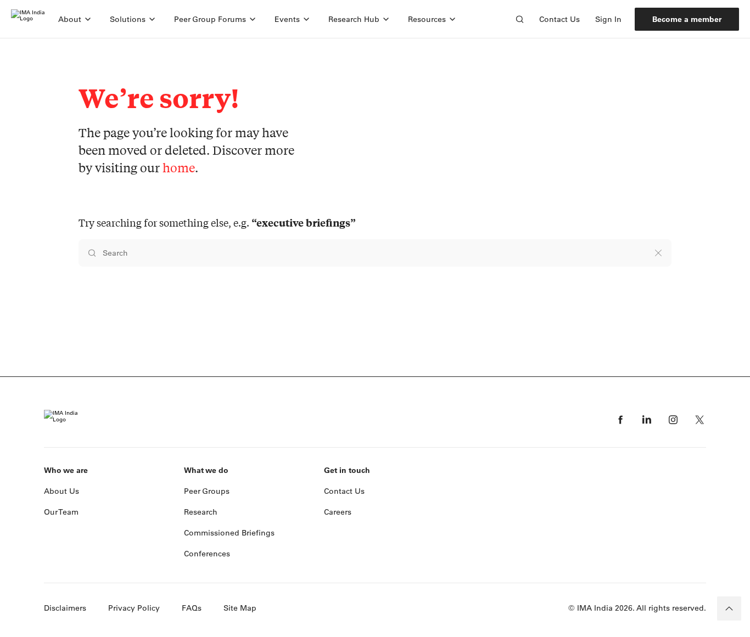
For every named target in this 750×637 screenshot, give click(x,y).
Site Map (239, 608)
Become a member (686, 19)
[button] (75, 19)
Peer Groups (207, 491)
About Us (61, 491)
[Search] (519, 19)
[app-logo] (28, 19)
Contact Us (559, 19)
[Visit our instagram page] (673, 419)
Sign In (608, 19)
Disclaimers (65, 608)
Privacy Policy (134, 608)
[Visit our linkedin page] (646, 419)
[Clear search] (658, 253)
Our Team (61, 512)
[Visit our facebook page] (620, 419)
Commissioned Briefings (229, 533)
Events (287, 19)
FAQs (192, 608)
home (179, 168)
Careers (337, 512)
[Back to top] (729, 608)
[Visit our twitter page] (699, 419)
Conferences (207, 554)
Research (200, 512)
